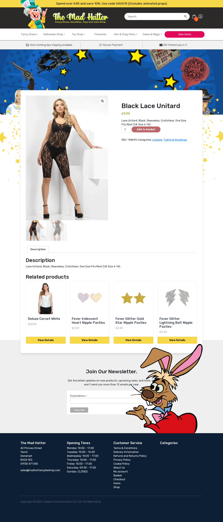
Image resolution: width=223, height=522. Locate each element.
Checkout (119, 479)
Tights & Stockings (175, 139)
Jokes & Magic (151, 34)
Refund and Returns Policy (130, 455)
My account (120, 471)
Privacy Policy (122, 459)
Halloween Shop (53, 34)
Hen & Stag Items (124, 34)
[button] (102, 101)
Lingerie (157, 139)
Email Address (78, 395)
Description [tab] (38, 249)
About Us (119, 467)
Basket (117, 475)
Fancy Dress (28, 34)
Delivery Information (126, 452)
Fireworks (100, 34)
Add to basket (146, 129)
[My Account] (201, 16)
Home (116, 483)
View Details (46, 340)
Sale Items (184, 34)
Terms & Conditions (125, 448)
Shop (116, 487)
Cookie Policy (121, 463)
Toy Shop (77, 34)
